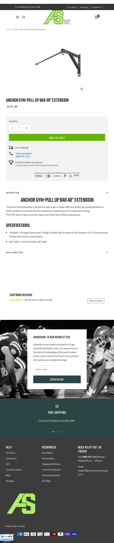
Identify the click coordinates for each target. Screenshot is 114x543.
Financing (84, 7)
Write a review (96, 300)
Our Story (72, 7)
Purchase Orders (14, 469)
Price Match (47, 453)
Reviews (10, 481)
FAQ (8, 464)
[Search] (23, 17)
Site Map (46, 481)
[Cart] (96, 17)
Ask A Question (14, 252)
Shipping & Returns (51, 464)
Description (12, 192)
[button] (6, 538)
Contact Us (96, 7)
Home (8, 29)
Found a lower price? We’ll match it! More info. (37, 165)
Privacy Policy (48, 458)
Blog (8, 475)
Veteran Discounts (51, 475)
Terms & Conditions (51, 469)
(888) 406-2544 (23, 156)
